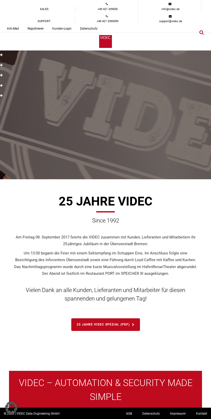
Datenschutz (89, 28)
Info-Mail (13, 28)
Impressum (178, 413)
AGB (129, 413)
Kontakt (201, 413)
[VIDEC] (105, 41)
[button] (11, 407)
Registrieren (36, 28)
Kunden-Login (62, 28)
